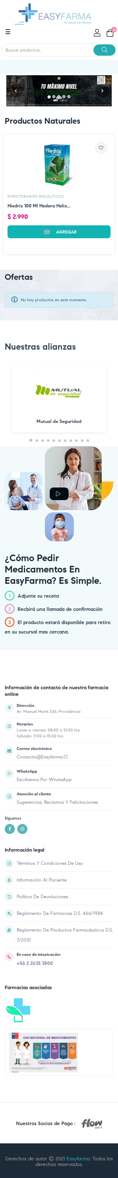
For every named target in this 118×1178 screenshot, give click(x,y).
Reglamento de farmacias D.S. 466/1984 (60, 913)
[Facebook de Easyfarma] (10, 829)
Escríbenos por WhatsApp (44, 779)
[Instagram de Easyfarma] (22, 829)
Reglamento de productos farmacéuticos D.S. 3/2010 (65, 935)
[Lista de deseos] (101, 148)
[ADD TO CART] (59, 231)
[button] (15, 90)
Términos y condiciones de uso (50, 863)
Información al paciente (42, 880)
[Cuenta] (96, 33)
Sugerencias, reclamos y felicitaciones (57, 802)
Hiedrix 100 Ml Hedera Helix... (39, 206)
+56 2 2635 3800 (35, 963)
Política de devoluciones (42, 896)
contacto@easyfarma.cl (42, 757)
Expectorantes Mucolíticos (36, 196)
